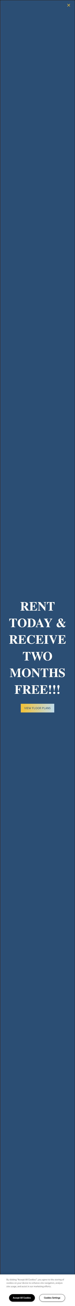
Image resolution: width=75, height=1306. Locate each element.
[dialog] (37, 653)
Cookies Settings (52, 1297)
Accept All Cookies (22, 1297)
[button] (37, 708)
